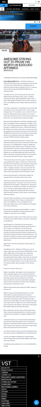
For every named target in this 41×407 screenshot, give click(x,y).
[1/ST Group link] (36, 1)
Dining (3, 399)
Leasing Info (6, 384)
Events (4, 396)
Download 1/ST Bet (8, 382)
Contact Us (6, 375)
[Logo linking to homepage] (4, 5)
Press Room (6, 380)
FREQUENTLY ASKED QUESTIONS (13, 377)
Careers (4, 372)
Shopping (5, 401)
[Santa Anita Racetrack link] (38, 1)
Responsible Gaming (9, 387)
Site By (4, 389)
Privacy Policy (7, 370)
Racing (4, 394)
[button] (33, 26)
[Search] (2, 9)
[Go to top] (38, 356)
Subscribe (5, 403)
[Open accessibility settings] (36, 402)
